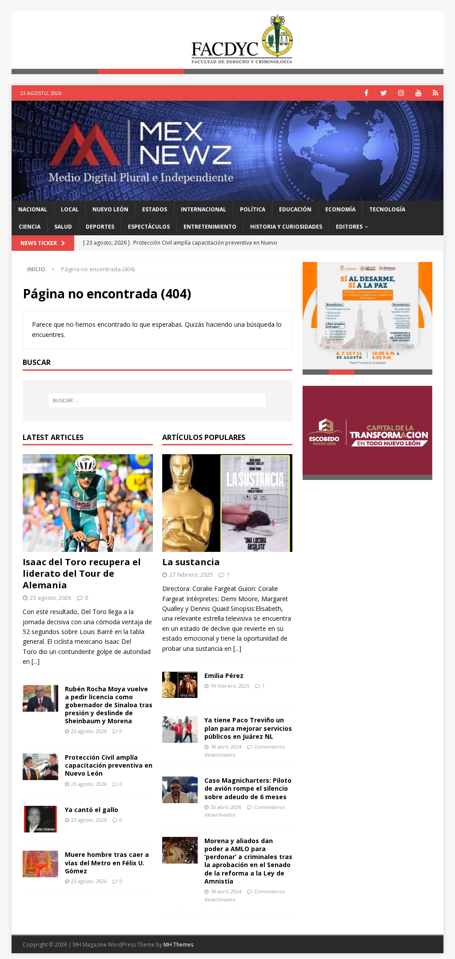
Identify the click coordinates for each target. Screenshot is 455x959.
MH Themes (178, 944)
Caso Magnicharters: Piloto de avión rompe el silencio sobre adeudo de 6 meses (247, 788)
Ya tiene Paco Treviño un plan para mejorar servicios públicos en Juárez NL (248, 728)
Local (70, 209)
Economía (340, 209)
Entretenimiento (210, 226)
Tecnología (387, 209)
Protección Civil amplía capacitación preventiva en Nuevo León (108, 765)
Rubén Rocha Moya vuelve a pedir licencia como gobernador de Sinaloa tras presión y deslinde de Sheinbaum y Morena (108, 705)
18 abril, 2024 (226, 746)
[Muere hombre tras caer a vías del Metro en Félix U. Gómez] (40, 864)
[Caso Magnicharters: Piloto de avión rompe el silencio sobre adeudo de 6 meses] (180, 790)
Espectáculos (149, 226)
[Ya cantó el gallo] (40, 819)
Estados (154, 209)
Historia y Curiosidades (286, 226)
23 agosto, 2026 (50, 598)
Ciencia (29, 226)
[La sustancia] (227, 503)
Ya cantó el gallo (91, 809)
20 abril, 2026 (226, 807)
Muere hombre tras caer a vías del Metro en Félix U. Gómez (107, 862)
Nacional (32, 209)
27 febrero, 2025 (191, 575)
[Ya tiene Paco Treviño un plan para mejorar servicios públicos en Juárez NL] (180, 729)
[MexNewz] (228, 195)
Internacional (203, 209)
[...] (36, 661)
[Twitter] (383, 93)
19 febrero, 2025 (230, 685)
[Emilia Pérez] (180, 685)
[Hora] (435, 93)
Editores (349, 226)
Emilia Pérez (223, 675)
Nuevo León (110, 209)
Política (252, 209)
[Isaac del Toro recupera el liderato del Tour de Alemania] (88, 503)
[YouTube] (418, 93)
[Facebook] (366, 93)
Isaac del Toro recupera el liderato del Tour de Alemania (82, 573)
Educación (295, 209)
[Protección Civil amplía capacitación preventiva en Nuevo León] (40, 766)
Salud (63, 226)
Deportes (100, 226)
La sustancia (191, 562)
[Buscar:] (157, 400)
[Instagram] (401, 93)
